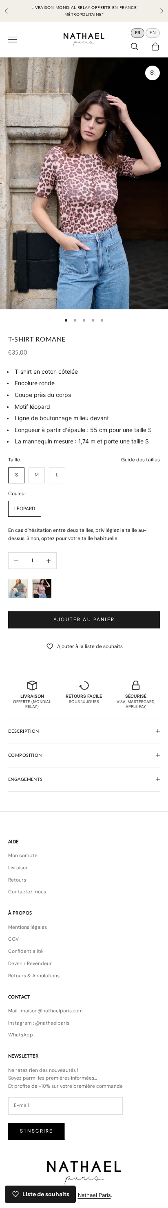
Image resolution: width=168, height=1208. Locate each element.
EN (153, 33)
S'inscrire (36, 1131)
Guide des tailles (140, 459)
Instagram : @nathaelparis (38, 1023)
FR (137, 33)
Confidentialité (25, 951)
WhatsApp (20, 1035)
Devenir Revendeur (30, 963)
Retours (17, 880)
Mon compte (23, 855)
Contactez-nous (27, 891)
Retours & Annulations (34, 975)
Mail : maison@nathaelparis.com (45, 1010)
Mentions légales (27, 927)
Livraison (18, 867)
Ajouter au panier (84, 619)
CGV (13, 939)
